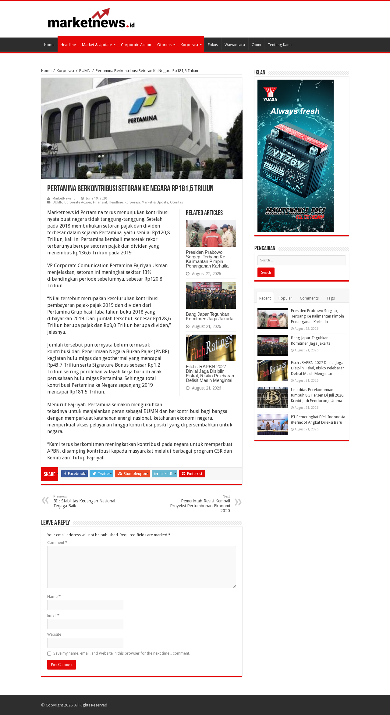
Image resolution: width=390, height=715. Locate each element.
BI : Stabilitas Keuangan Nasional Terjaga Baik (84, 501)
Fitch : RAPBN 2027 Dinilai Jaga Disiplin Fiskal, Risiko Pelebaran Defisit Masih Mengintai (210, 373)
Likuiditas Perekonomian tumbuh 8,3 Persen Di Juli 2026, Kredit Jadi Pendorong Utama (317, 395)
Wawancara (235, 44)
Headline (68, 44)
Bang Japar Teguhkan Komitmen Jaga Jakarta (209, 316)
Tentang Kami (280, 44)
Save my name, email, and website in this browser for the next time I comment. (121, 653)
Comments (309, 298)
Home (49, 44)
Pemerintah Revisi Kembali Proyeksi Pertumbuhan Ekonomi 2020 (200, 503)
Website (54, 634)
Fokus (213, 44)
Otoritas (164, 44)
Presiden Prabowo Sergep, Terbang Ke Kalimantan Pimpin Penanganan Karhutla (207, 259)
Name (54, 596)
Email (53, 615)
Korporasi (189, 44)
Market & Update (97, 44)
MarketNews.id (64, 198)
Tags (330, 298)
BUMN (84, 70)
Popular (285, 298)
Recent (265, 298)
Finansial (100, 202)
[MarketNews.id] (91, 17)
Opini (256, 44)
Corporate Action (136, 44)
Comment (57, 542)
